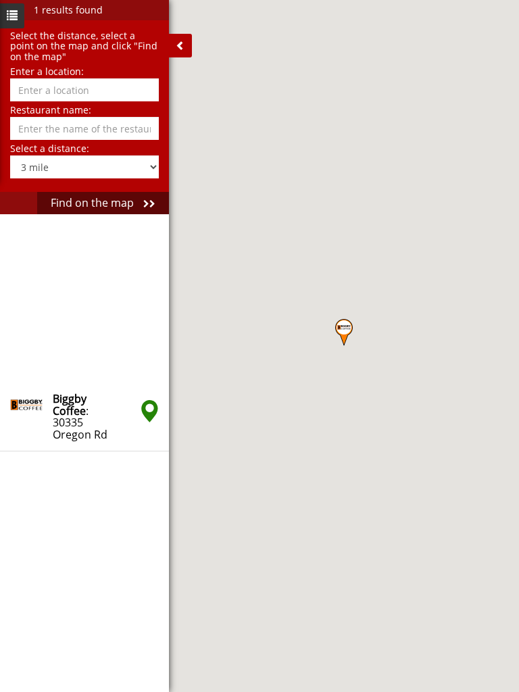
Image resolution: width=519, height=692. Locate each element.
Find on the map (94, 202)
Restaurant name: (50, 109)
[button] (344, 332)
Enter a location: (47, 71)
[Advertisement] (84, 298)
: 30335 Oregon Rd (80, 416)
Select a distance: (49, 148)
